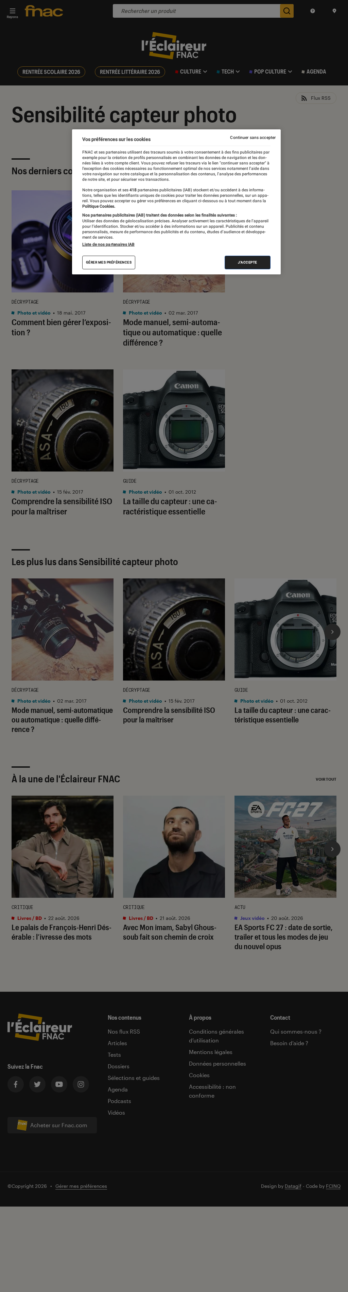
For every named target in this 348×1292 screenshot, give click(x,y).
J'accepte (247, 262)
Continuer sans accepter (253, 137)
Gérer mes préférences (109, 262)
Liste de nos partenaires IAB (108, 244)
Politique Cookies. (98, 206)
